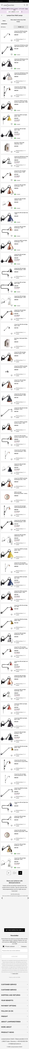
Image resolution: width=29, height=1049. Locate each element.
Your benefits (7, 1000)
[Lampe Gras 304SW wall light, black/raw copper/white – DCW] (14, 105)
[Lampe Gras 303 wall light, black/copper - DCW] (14, 231)
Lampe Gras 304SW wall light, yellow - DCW (20, 549)
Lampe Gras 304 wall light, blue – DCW (21, 213)
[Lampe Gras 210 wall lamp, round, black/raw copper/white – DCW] (14, 765)
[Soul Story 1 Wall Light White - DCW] (14, 343)
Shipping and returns (10, 995)
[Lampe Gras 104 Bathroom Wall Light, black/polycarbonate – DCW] (14, 77)
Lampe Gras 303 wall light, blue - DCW (21, 803)
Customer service (8, 990)
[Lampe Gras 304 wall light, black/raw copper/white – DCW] (14, 835)
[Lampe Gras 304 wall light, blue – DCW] (14, 217)
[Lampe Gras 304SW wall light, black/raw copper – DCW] (14, 426)
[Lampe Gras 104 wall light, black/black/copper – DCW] (14, 398)
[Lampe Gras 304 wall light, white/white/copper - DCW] (14, 301)
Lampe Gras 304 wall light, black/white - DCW (20, 690)
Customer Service (8, 984)
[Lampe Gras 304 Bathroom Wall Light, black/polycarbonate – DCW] (14, 161)
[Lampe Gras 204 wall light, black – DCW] (14, 133)
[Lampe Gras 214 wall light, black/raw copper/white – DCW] (14, 567)
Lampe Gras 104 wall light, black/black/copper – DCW (20, 394)
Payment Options (8, 1006)
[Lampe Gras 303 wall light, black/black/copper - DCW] (14, 273)
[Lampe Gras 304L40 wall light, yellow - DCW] (14, 624)
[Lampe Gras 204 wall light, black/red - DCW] (14, 259)
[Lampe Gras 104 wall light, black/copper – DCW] (14, 384)
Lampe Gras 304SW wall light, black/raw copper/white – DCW (21, 101)
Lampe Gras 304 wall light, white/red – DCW (20, 199)
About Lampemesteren (11, 1022)
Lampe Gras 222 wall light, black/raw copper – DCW (20, 171)
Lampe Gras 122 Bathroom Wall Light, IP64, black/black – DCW (21, 45)
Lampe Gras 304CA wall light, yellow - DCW (20, 115)
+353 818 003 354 (22, 1041)
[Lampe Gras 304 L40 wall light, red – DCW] (14, 610)
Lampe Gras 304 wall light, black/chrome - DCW (20, 633)
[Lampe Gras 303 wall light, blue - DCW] (14, 807)
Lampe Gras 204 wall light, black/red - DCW (20, 255)
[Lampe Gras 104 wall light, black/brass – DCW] (14, 849)
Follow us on (7, 1011)
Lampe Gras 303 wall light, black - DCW (20, 283)
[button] (11, 40)
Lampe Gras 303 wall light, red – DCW (21, 662)
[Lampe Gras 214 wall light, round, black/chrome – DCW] (14, 779)
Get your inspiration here (13, 930)
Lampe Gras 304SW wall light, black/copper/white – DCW (20, 479)
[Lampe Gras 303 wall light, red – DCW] (14, 666)
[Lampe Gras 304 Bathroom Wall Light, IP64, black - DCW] (14, 64)
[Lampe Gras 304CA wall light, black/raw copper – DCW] (14, 596)
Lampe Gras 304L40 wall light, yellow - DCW (20, 620)
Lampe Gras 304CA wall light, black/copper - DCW (20, 241)
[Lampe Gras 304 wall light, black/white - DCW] (14, 694)
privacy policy (15, 973)
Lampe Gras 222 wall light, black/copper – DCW (20, 310)
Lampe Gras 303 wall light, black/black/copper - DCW (20, 269)
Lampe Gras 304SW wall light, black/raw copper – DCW (20, 422)
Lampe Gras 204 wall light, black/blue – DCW (20, 732)
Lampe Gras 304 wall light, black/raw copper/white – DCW (21, 831)
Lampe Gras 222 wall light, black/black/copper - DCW (20, 521)
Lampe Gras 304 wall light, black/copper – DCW (20, 185)
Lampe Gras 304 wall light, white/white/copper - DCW (20, 297)
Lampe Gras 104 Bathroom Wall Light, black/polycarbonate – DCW (21, 73)
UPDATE (13, 11)
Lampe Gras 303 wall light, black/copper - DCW (20, 227)
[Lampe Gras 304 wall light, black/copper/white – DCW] (14, 680)
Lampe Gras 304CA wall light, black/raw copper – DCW (20, 591)
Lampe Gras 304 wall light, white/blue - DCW (20, 464)
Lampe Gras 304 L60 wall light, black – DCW (21, 325)
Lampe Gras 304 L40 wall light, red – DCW (21, 606)
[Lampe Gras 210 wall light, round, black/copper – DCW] (14, 91)
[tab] (14, 984)
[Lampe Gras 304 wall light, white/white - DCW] (14, 862)
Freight (4, 1016)
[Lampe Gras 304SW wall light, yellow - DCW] (14, 553)
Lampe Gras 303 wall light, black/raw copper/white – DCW (21, 436)
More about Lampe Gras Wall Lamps (18, 20)
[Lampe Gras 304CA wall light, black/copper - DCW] (14, 245)
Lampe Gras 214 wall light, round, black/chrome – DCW (20, 774)
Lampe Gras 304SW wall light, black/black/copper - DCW (20, 366)
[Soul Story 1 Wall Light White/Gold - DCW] (14, 147)
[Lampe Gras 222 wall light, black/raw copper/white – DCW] (14, 652)
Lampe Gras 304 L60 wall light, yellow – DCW (21, 747)
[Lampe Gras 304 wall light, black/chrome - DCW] (14, 638)
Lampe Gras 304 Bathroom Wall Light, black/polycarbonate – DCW (21, 157)
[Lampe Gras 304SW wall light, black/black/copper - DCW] (14, 371)
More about (6, 1027)
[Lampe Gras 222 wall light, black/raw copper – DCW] (14, 175)
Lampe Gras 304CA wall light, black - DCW (20, 718)
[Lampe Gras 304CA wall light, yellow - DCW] (14, 119)
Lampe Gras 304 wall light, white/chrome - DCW (20, 535)
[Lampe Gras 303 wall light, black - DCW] (14, 287)
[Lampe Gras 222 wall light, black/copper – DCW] (14, 315)
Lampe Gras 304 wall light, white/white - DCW (20, 858)
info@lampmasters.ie (15, 1043)
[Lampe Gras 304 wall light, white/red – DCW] (14, 203)
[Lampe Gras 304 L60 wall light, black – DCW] (14, 329)
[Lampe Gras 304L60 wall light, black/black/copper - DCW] (14, 36)
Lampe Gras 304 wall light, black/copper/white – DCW (20, 676)
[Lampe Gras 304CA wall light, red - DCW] (14, 708)
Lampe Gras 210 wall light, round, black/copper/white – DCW (20, 506)
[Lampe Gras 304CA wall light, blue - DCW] (14, 581)
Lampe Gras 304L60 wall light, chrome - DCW (20, 788)
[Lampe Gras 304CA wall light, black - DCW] (14, 723)
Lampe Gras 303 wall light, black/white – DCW (20, 817)
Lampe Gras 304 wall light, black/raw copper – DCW (20, 353)
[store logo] (10, 5)
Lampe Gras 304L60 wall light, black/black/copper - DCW (20, 32)
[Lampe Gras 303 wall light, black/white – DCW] (14, 821)
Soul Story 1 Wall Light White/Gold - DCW (19, 143)
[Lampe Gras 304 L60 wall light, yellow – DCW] (14, 751)
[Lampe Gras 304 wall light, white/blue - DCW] (14, 469)
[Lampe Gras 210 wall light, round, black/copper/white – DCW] (14, 511)
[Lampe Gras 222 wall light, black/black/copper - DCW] (14, 525)
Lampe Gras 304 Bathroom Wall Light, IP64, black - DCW (21, 59)
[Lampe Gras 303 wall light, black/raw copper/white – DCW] (14, 440)
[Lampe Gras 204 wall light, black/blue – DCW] (14, 737)
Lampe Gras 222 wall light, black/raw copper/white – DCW (21, 647)
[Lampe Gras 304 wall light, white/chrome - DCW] (14, 539)
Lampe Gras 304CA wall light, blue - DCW (20, 577)
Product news (7, 1032)
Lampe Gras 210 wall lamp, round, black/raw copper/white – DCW (21, 761)
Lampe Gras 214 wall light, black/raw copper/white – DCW (21, 563)
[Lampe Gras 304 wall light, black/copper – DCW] (14, 189)
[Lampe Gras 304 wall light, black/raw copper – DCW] (14, 357)
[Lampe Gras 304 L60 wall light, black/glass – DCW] (14, 412)
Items (4, 20)
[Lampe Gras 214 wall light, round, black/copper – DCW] (14, 455)
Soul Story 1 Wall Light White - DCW (21, 339)
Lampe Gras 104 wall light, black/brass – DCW (20, 844)
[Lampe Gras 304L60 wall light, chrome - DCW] (14, 793)
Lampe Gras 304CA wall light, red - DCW (20, 704)
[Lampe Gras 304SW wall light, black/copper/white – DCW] (14, 483)
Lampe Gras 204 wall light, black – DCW (20, 129)
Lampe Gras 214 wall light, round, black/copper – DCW (20, 450)
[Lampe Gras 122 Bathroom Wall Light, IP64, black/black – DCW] (14, 50)
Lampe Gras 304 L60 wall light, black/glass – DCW (21, 408)
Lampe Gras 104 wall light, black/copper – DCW (20, 380)
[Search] (24, 5)
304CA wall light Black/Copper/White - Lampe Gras (20, 492)
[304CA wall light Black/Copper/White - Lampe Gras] (14, 497)
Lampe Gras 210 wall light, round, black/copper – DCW (20, 87)
